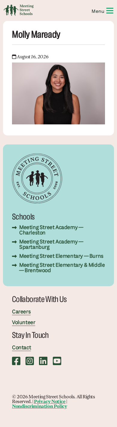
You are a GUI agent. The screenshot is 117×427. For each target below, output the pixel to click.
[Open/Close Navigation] (109, 10)
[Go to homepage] (19, 10)
